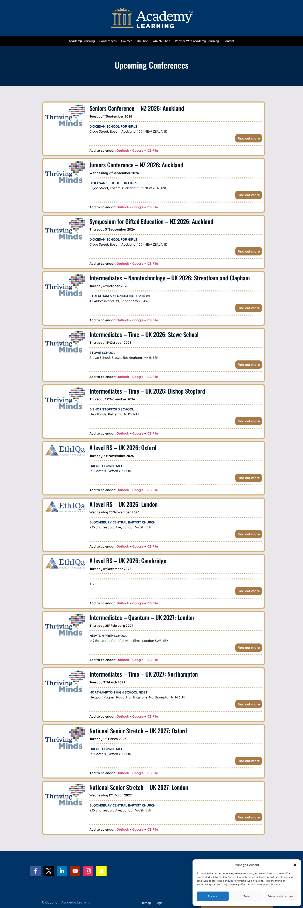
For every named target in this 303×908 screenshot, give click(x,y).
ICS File (152, 150)
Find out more (248, 138)
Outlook (122, 150)
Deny (247, 896)
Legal (159, 903)
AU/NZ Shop (161, 41)
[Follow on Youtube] (75, 871)
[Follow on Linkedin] (62, 871)
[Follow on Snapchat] (101, 871)
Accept (213, 896)
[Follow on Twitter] (48, 871)
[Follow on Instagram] (88, 871)
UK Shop (143, 41)
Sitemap (145, 903)
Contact (228, 41)
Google (137, 150)
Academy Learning (82, 41)
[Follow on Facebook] (35, 871)
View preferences (281, 896)
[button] (295, 865)
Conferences (108, 41)
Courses (126, 41)
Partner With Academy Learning (197, 41)
